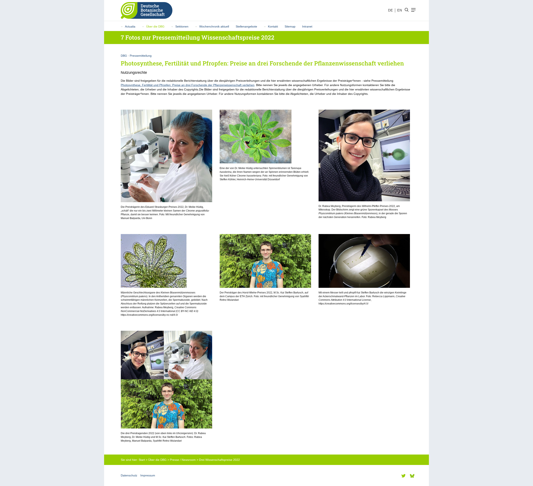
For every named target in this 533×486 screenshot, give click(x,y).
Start (142, 459)
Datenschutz (129, 475)
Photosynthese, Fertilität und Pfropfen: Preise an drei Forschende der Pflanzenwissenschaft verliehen (187, 85)
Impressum (147, 475)
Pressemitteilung (141, 55)
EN (399, 10)
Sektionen (181, 26)
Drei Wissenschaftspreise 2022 (219, 459)
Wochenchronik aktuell (214, 26)
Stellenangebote (246, 26)
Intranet (307, 26)
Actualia (130, 26)
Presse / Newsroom (183, 459)
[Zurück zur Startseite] (144, 10)
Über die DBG (155, 26)
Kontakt (273, 26)
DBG (124, 55)
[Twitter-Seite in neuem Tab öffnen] (403, 475)
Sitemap (290, 26)
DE (390, 10)
